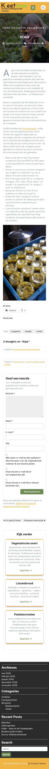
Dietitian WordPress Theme (24, 763)
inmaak (28, 331)
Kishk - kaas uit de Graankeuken (17, 728)
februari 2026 (8, 676)
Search (6, 754)
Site (8, 443)
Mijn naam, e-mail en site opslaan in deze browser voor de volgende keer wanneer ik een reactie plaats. (24, 460)
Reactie (10, 393)
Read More (24, 570)
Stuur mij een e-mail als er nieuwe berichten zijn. (22, 484)
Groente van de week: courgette (26, 349)
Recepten (19, 28)
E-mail (10, 432)
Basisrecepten (12, 706)
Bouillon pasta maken (12, 731)
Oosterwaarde (29, 128)
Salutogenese (8, 725)
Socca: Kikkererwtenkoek (14, 734)
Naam (9, 421)
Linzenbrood (24, 583)
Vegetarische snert (24, 543)
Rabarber (6, 722)
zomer (39, 331)
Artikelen (6, 697)
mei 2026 (6, 673)
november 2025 (9, 685)
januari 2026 (8, 679)
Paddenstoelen (24, 614)
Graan (8, 709)
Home (6, 28)
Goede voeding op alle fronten (12, 10)
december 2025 (9, 682)
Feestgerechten (9, 700)
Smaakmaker (35, 28)
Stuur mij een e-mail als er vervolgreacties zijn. (18, 473)
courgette (15, 331)
